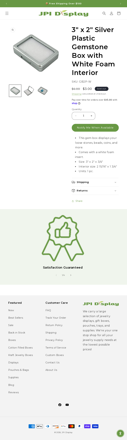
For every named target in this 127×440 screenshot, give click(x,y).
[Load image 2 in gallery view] (29, 91)
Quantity (77, 109)
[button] (7, 13)
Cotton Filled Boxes (20, 347)
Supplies (13, 377)
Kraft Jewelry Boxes (20, 355)
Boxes (12, 340)
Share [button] (79, 201)
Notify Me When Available (95, 127)
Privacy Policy (54, 340)
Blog (11, 385)
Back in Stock (16, 332)
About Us (51, 369)
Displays (13, 362)
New (11, 310)
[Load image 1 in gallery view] (15, 91)
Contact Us (52, 362)
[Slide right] (70, 275)
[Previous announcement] (6, 3)
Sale (10, 325)
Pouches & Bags (18, 369)
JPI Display (67, 432)
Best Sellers (15, 317)
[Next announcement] (120, 3)
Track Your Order (55, 317)
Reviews (13, 392)
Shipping (77, 93)
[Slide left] (56, 275)
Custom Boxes (54, 355)
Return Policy (54, 325)
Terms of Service (55, 347)
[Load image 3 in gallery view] (43, 91)
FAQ (48, 310)
